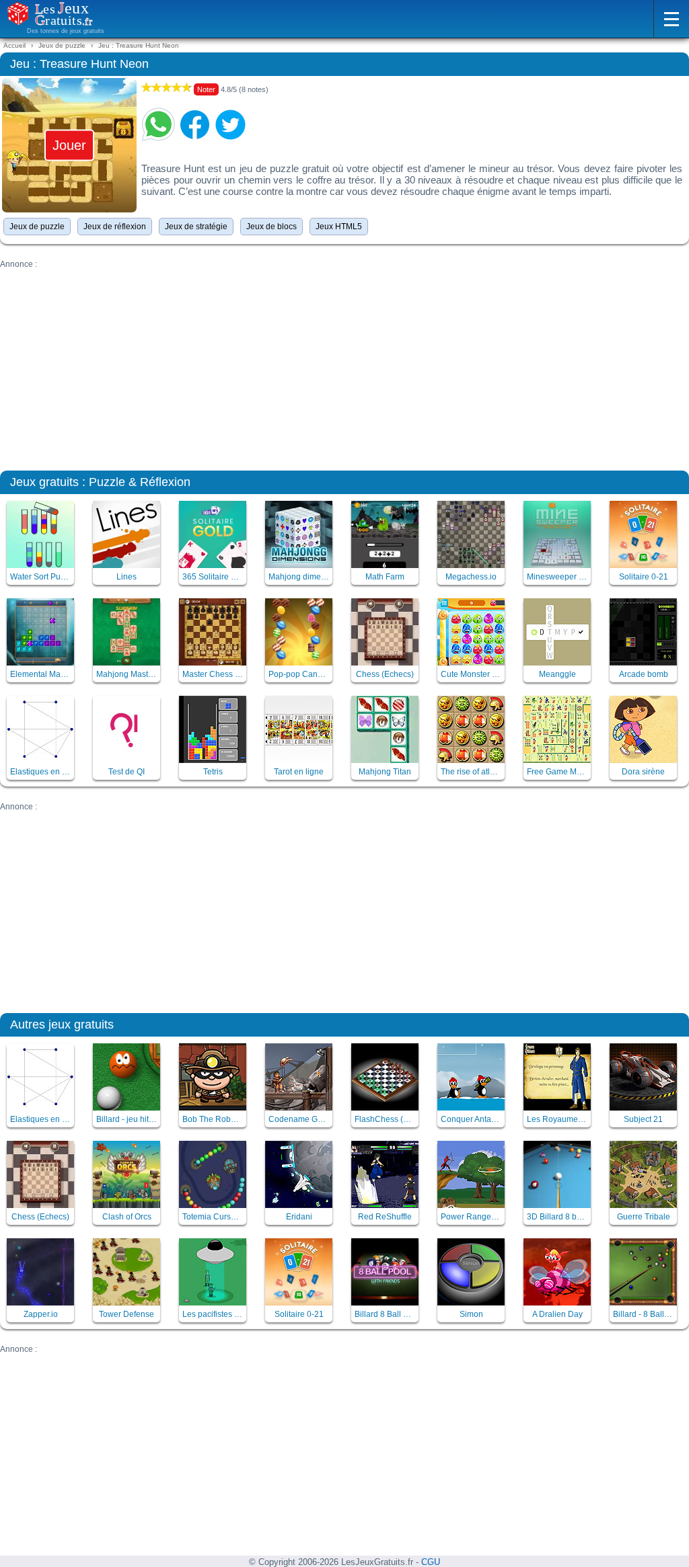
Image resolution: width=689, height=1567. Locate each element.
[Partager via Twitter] (231, 124)
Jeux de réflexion (114, 226)
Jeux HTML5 (339, 226)
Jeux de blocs (271, 226)
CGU (430, 1562)
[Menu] (671, 19)
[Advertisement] (344, 363)
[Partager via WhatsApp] (158, 124)
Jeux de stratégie (196, 226)
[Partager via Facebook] (194, 124)
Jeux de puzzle (37, 226)
